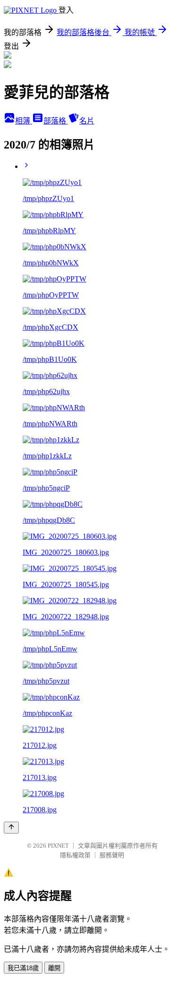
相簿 (23, 121)
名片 (86, 121)
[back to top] (11, 828)
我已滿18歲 (23, 968)
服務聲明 (112, 855)
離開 (54, 968)
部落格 (55, 121)
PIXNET (58, 845)
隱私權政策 (75, 855)
